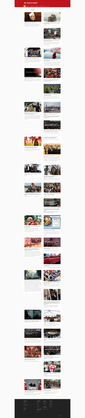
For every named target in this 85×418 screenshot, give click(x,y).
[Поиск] (32, 9)
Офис (37, 411)
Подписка (44, 403)
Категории (38, 405)
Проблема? (44, 404)
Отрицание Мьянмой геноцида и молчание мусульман (31, 280)
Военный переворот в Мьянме (28, 78)
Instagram (51, 404)
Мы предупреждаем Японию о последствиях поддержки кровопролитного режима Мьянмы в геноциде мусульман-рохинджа (52, 209)
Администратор (38, 410)
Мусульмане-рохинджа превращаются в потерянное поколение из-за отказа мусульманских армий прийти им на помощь (32, 194)
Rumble (51, 405)
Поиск (37, 404)
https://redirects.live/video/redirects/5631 (32, 322)
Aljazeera (31, 228)
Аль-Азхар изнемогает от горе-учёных (29, 22)
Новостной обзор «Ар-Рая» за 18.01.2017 (49, 230)
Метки (37, 403)
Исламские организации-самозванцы (49, 155)
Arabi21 (32, 196)
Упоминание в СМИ (45, 409)
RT (49, 195)
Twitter (51, 403)
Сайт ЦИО (25, 410)
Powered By (60, 415)
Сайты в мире (25, 409)
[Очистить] (33, 9)
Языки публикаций (26, 404)
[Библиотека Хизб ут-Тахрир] (31, 2)
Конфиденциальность (26, 405)
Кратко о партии (25, 403)
